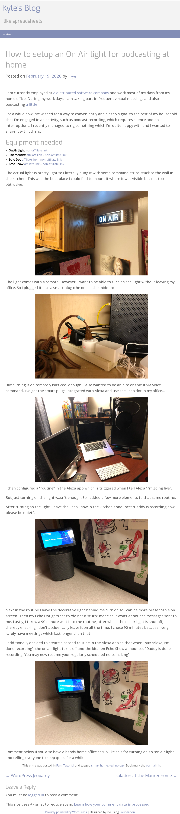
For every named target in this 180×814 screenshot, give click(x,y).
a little (31, 104)
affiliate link (34, 155)
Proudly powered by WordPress (66, 812)
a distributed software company (81, 92)
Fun (59, 765)
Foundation (127, 812)
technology (116, 765)
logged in (36, 794)
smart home (99, 765)
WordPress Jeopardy (28, 775)
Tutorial (68, 765)
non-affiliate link (36, 150)
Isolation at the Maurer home (146, 775)
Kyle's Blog (21, 8)
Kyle (73, 76)
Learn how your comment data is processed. (112, 804)
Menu (8, 34)
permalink (153, 765)
